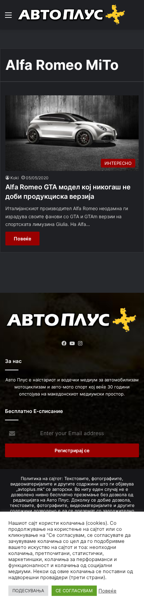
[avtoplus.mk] (72, 15)
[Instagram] (80, 343)
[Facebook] (64, 343)
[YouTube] (72, 343)
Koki (14, 177)
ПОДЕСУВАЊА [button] (28, 590)
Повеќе (22, 238)
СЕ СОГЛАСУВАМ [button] (74, 590)
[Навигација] (8, 17)
